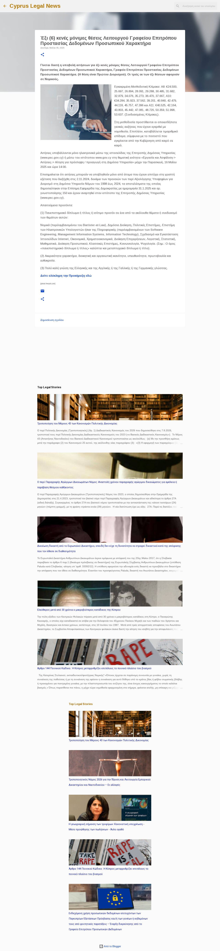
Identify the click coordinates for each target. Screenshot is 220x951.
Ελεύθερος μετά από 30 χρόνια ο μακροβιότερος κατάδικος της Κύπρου (78, 609)
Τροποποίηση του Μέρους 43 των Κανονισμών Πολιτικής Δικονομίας (77, 423)
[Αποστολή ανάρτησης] (42, 292)
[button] (42, 55)
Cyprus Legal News (35, 6)
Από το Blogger (112, 946)
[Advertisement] (110, 356)
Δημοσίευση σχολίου (52, 319)
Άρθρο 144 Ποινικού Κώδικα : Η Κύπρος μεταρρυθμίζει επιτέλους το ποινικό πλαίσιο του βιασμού (94, 668)
